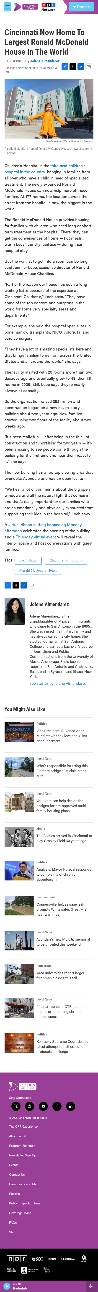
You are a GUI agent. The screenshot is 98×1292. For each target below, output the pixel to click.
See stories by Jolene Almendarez (58, 683)
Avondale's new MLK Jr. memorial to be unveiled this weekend (63, 941)
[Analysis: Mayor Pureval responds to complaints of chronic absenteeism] (19, 870)
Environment (45, 897)
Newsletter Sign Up (22, 1155)
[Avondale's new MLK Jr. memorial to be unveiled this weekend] (19, 940)
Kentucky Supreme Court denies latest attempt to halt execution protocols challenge (62, 1046)
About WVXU (18, 1136)
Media (40, 829)
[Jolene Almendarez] (15, 611)
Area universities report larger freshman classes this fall (60, 975)
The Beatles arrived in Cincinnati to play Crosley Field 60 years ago (64, 838)
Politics (41, 724)
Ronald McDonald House (38, 570)
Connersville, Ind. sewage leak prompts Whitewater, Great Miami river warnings (63, 909)
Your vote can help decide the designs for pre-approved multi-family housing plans (62, 805)
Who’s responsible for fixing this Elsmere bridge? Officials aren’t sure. (62, 770)
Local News (28, 560)
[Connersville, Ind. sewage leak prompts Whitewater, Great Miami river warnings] (19, 905)
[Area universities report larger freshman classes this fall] (19, 974)
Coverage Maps (20, 1213)
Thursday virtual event (36, 537)
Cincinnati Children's (66, 560)
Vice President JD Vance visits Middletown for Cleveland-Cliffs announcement (61, 735)
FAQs (13, 1222)
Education (43, 966)
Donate (83, 7)
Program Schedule (22, 1146)
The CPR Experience (23, 1126)
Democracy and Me (22, 1184)
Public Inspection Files (25, 1203)
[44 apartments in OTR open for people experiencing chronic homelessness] (19, 1008)
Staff (12, 1232)
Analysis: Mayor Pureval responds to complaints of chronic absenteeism (63, 874)
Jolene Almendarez (45, 61)
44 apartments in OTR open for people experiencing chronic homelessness (61, 1011)
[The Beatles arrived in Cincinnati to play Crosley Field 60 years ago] (19, 837)
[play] (7, 1286)
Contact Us (17, 1174)
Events (13, 1165)
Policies (14, 1194)
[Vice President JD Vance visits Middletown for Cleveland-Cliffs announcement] (19, 732)
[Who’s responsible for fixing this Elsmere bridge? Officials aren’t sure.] (19, 767)
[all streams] (92, 1286)
